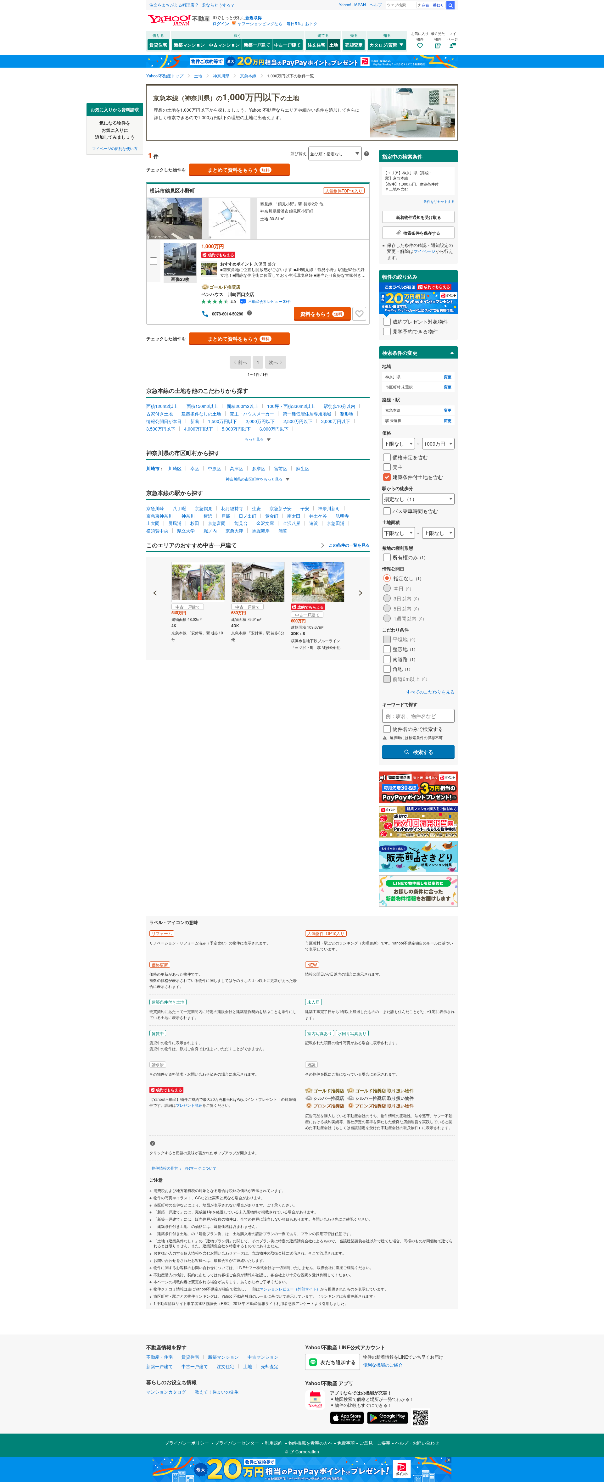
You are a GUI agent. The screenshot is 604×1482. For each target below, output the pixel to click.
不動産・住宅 (159, 1357)
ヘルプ (376, 5)
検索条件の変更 (399, 352)
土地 (333, 45)
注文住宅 (316, 45)
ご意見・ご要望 (375, 1443)
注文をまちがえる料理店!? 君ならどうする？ (192, 5)
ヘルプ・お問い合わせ (417, 1443)
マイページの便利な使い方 (114, 148)
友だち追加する (338, 1362)
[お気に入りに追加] (359, 314)
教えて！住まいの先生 (217, 1392)
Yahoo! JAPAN (352, 5)
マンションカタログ (166, 1392)
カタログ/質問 (383, 45)
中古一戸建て (287, 45)
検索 (450, 5)
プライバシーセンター (237, 1443)
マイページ (424, 251)
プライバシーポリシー (187, 1443)
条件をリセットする (439, 201)
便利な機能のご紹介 (383, 1365)
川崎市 (152, 468)
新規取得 (253, 17)
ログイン (221, 23)
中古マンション (224, 45)
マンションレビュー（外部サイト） (290, 1288)
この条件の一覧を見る (348, 545)
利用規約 (273, 1443)
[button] (155, 571)
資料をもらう (321, 313)
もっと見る (255, 439)
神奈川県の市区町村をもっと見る (254, 479)
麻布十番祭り (433, 5)
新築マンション (189, 45)
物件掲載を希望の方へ (310, 1443)
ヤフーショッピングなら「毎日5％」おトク (277, 23)
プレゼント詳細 (189, 1105)
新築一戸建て (257, 45)
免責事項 (346, 1443)
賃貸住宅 (158, 45)
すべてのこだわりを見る (430, 692)
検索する (423, 751)
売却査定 (354, 45)
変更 (447, 377)
